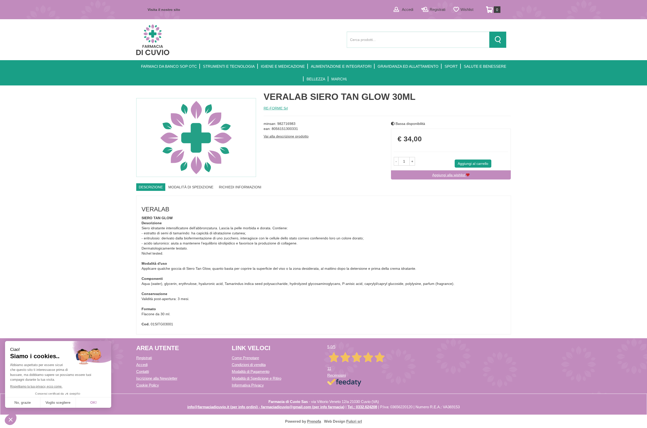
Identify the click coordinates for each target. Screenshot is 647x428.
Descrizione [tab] (151, 187)
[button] (396, 161)
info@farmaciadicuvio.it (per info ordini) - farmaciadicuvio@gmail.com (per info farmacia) (265, 407)
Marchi (338, 79)
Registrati (437, 9)
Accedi (407, 9)
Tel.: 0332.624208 (362, 407)
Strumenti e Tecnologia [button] (229, 66)
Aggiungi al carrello (473, 164)
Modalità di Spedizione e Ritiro (256, 378)
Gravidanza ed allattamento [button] (408, 66)
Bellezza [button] (316, 79)
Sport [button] (451, 66)
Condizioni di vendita (249, 365)
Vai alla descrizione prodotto (286, 136)
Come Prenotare (245, 358)
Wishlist (466, 9)
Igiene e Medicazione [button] (283, 66)
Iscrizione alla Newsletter (156, 378)
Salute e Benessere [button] (485, 66)
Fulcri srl (354, 421)
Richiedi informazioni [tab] (240, 187)
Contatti (142, 371)
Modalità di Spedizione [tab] (190, 187)
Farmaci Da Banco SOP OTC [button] (169, 66)
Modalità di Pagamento (250, 371)
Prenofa (314, 421)
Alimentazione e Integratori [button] (341, 66)
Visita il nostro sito (164, 10)
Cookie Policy (147, 385)
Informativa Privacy (248, 385)
